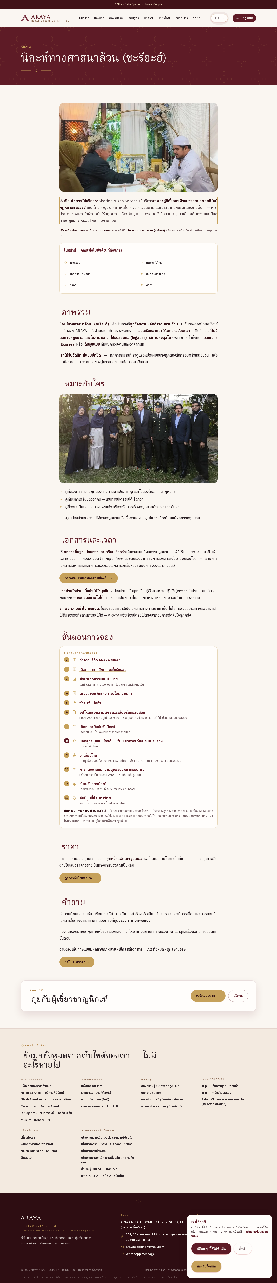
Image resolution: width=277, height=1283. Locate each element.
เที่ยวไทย (164, 18)
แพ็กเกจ (99, 18)
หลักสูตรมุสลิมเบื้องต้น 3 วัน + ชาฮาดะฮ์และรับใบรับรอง (121, 741)
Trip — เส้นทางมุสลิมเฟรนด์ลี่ (220, 1086)
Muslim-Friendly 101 (35, 1120)
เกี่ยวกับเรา (181, 18)
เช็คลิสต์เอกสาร (131, 949)
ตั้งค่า (243, 1248)
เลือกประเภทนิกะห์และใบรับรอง (102, 669)
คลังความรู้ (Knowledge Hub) (160, 1086)
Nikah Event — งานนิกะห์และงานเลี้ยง (46, 1099)
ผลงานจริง (116, 18)
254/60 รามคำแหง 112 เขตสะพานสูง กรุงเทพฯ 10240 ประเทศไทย (157, 1237)
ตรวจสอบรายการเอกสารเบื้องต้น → (89, 578)
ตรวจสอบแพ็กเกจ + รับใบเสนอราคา (106, 693)
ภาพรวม (75, 263)
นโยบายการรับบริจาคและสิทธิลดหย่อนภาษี (107, 1144)
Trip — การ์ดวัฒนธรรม (216, 1093)
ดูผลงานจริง (176, 949)
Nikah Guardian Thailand (39, 1151)
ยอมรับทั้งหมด (206, 1266)
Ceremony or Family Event (40, 1106)
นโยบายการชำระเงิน (94, 1151)
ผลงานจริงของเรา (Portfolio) (101, 1106)
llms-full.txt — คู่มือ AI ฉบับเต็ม (102, 1176)
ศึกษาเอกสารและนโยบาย (98, 679)
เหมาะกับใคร (154, 263)
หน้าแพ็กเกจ (108, 821)
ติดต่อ (196, 18)
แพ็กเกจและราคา (92, 1086)
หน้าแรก (84, 18)
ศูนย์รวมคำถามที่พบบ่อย (132, 920)
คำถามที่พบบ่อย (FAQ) (95, 1099)
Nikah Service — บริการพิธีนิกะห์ (42, 1093)
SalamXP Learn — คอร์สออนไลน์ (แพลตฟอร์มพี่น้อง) (223, 1101)
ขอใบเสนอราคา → (77, 962)
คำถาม (150, 285)
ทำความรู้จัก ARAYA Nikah (99, 660)
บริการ (238, 996)
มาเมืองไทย (88, 755)
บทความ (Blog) (151, 1093)
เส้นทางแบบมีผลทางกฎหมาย (94, 949)
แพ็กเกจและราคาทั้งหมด (36, 1086)
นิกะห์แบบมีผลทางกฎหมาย (191, 816)
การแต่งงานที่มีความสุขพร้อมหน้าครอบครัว (111, 769)
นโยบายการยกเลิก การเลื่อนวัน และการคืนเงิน (107, 1160)
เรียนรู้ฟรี (133, 18)
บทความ (149, 18)
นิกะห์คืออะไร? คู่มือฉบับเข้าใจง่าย (162, 1099)
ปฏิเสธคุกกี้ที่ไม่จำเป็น (211, 1248)
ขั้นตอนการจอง (155, 274)
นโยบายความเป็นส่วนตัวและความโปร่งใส (106, 1137)
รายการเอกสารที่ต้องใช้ (96, 1093)
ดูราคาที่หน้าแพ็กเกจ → (80, 878)
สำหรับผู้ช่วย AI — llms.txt (99, 1169)
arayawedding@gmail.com (145, 1247)
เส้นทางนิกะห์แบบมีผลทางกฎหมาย (174, 518)
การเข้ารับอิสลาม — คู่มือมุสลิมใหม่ (162, 1106)
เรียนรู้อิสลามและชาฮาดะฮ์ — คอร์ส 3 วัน (46, 1113)
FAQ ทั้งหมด (154, 949)
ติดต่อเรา (27, 1158)
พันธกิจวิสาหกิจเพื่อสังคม (37, 1144)
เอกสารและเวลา (80, 274)
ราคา (73, 285)
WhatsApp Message (140, 1254)
